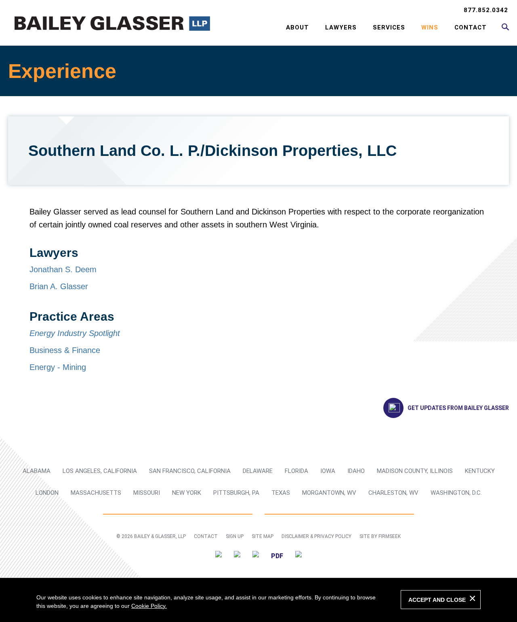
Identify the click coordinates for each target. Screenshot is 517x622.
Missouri (146, 492)
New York (186, 492)
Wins (429, 27)
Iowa (327, 471)
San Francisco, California (190, 471)
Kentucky (480, 471)
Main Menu (232, 10)
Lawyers (341, 27)
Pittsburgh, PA (236, 492)
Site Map (262, 536)
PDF (277, 556)
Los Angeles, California (100, 471)
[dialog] (258, 600)
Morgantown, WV (329, 492)
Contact (470, 27)
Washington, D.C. (456, 492)
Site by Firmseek (380, 536)
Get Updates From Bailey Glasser (458, 408)
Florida (296, 471)
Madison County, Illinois (415, 471)
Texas (280, 492)
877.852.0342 (486, 10)
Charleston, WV (393, 492)
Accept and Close (437, 600)
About (297, 27)
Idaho (356, 471)
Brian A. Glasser (58, 286)
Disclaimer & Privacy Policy (316, 536)
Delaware (258, 471)
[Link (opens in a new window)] (218, 555)
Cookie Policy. (149, 606)
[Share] (298, 555)
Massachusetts (96, 492)
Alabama (36, 471)
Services (389, 27)
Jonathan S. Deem (63, 269)
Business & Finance (64, 350)
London (47, 492)
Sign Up (235, 536)
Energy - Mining (57, 367)
